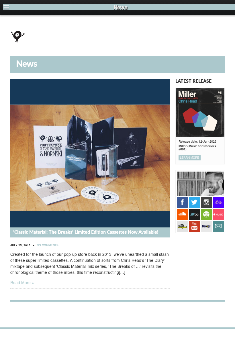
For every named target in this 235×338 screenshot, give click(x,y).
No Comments (47, 245)
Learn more (189, 158)
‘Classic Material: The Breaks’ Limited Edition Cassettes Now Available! (85, 232)
